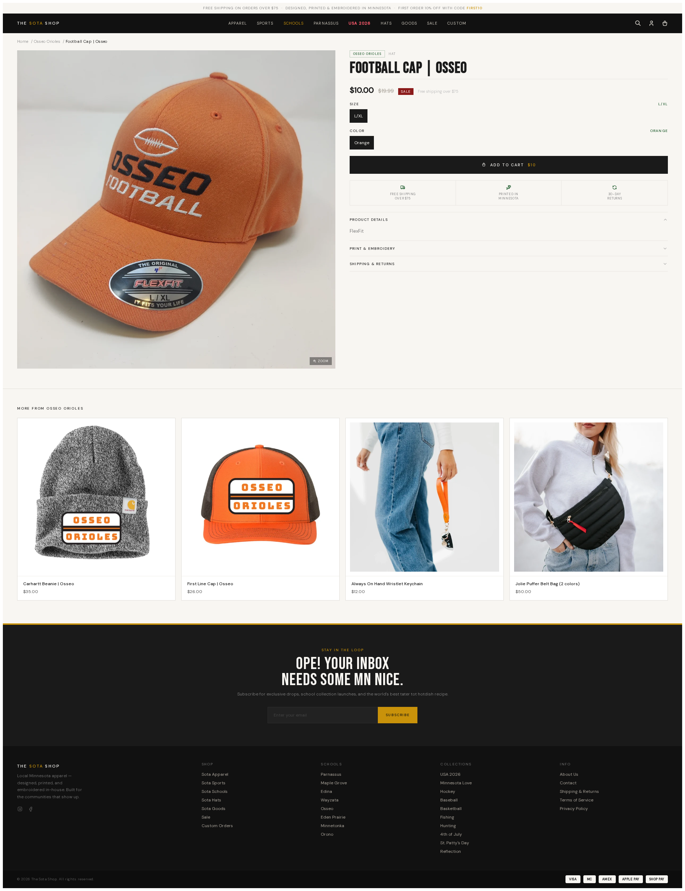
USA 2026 (360, 23)
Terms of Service (576, 800)
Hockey (447, 791)
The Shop (38, 23)
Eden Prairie (333, 817)
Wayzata (330, 800)
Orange (361, 143)
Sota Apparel (215, 774)
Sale (432, 23)
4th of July (451, 834)
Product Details (369, 219)
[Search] (638, 23)
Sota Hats (211, 800)
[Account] (651, 23)
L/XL (358, 116)
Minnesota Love (456, 783)
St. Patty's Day (454, 843)
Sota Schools (215, 791)
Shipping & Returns (372, 263)
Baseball (449, 800)
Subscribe (398, 715)
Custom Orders (217, 826)
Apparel (237, 23)
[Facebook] (31, 809)
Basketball (451, 808)
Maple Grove (334, 783)
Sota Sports (213, 783)
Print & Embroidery (372, 248)
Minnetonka (332, 826)
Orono (327, 834)
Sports (265, 23)
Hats (386, 23)
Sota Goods (213, 808)
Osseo (327, 808)
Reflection (450, 851)
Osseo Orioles (47, 41)
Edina (326, 791)
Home (23, 41)
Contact (568, 783)
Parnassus (326, 23)
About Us (569, 774)
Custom (456, 23)
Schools (294, 23)
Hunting (448, 826)
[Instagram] (20, 809)
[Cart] (665, 23)
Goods (409, 23)
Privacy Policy (574, 808)
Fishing (447, 817)
